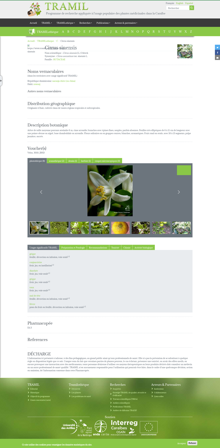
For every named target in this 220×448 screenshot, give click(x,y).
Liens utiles (158, 396)
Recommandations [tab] (98, 247)
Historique (34, 392)
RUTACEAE (59, 59)
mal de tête (35, 295)
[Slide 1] (39, 227)
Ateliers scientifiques (121, 402)
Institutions (159, 388)
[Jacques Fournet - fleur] (110, 190)
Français (170, 3)
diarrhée (34, 270)
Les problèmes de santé (81, 396)
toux (32, 287)
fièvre (32, 304)
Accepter (181, 443)
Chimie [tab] (126, 247)
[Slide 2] (59, 227)
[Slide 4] (100, 227)
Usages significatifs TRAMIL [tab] (43, 247)
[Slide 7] (161, 227)
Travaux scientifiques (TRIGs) (125, 398)
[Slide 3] (79, 227)
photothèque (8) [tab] (37, 160)
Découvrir (76, 388)
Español (189, 3)
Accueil (33, 22)
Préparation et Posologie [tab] (73, 247)
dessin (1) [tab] (72, 160)
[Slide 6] (140, 227)
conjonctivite (36, 262)
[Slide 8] (181, 227)
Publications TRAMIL (122, 406)
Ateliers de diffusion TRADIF (125, 410)
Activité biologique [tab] (144, 247)
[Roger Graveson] (185, 51)
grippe (33, 253)
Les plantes (76, 392)
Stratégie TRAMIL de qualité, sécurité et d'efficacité (129, 394)
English (179, 3)
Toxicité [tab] (115, 247)
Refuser (192, 443)
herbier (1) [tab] (86, 160)
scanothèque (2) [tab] (56, 160)
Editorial (34, 388)
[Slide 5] (120, 227)
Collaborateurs (160, 392)
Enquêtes (117, 388)
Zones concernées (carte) (40, 399)
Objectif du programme (40, 396)
